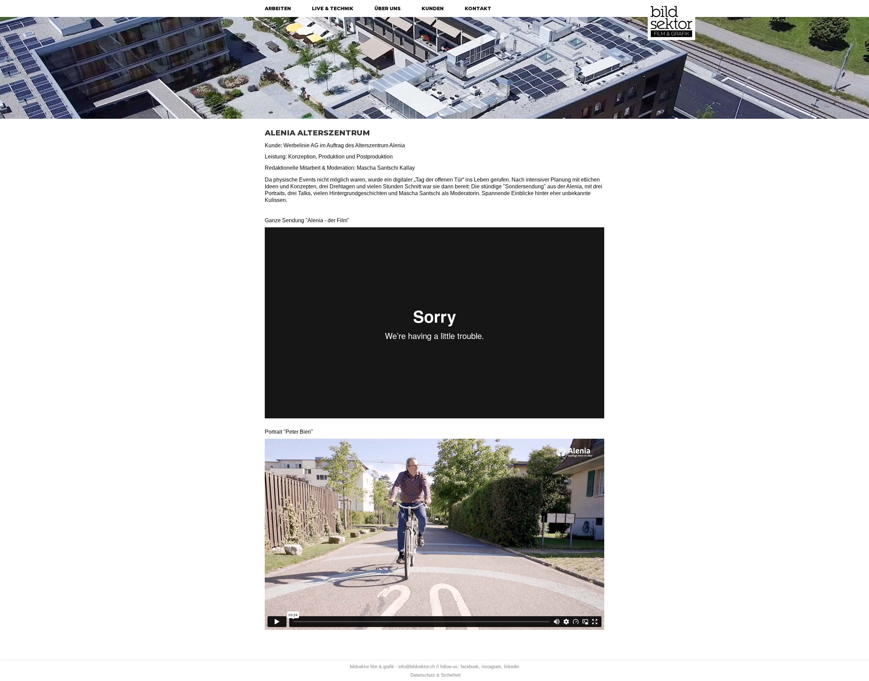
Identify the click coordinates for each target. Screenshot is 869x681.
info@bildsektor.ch (417, 666)
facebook (470, 666)
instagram (491, 666)
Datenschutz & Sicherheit (435, 675)
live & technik (332, 8)
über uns (387, 8)
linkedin (511, 666)
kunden (433, 8)
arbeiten (278, 8)
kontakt (478, 8)
